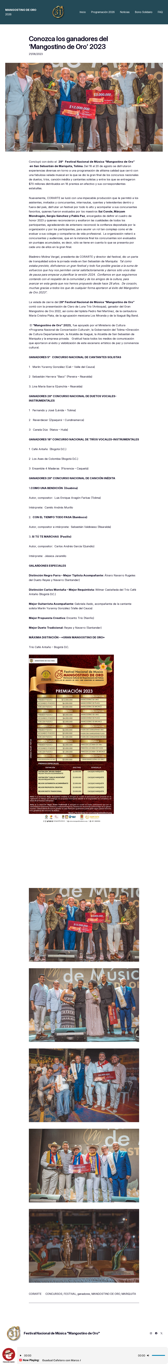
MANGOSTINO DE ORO (105, 1293)
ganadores (83, 1293)
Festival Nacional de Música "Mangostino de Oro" (62, 1333)
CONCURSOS (53, 1293)
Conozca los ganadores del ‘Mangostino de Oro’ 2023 (68, 43)
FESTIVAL (70, 1293)
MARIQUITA (128, 1293)
